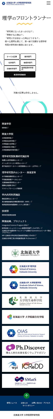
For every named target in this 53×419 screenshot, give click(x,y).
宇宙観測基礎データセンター (12, 179)
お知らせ (24, 403)
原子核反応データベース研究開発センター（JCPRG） (20, 166)
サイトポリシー (28, 405)
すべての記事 (12, 56)
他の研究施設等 (20, 74)
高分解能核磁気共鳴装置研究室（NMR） (16, 201)
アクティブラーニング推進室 (12, 188)
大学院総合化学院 (8, 144)
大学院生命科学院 (8, 141)
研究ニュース (12, 403)
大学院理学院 (6, 138)
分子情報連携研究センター (11, 176)
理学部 (4, 127)
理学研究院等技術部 (9, 215)
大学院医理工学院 (8, 147)
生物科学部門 (12, 68)
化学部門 (11, 62)
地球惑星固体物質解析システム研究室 (15, 204)
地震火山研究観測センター (11, 160)
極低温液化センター (9, 198)
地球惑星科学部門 (27, 68)
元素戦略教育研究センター (11, 182)
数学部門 (28, 56)
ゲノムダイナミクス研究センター (13, 163)
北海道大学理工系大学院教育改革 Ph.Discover (18, 238)
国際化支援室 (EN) (8, 185)
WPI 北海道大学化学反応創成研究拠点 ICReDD (18, 235)
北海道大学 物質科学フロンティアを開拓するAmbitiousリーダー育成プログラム (26, 231)
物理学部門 (28, 62)
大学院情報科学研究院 (10, 150)
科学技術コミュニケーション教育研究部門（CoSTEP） (21, 228)
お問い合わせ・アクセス (41, 403)
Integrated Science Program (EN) (14, 225)
